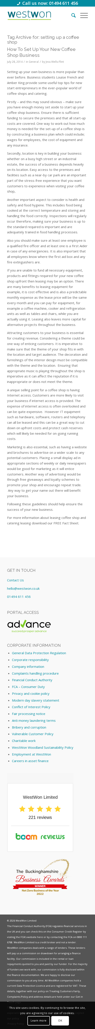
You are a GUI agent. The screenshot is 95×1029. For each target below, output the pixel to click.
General (34, 62)
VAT (75, 985)
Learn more (39, 1020)
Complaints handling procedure (35, 673)
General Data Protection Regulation (39, 653)
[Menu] (82, 15)
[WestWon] (29, 15)
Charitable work (24, 740)
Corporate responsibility (30, 659)
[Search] (71, 15)
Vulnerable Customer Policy (32, 734)
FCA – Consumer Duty (28, 686)
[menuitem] (71, 15)
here (40, 937)
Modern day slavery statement (35, 700)
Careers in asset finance (30, 761)
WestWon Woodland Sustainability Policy (42, 747)
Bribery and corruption (29, 727)
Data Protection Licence (31, 985)
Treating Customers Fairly (64, 991)
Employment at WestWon (31, 754)
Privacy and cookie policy (30, 693)
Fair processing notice (28, 713)
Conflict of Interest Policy (31, 707)
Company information (28, 666)
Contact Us (15, 580)
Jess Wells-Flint (55, 62)
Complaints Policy (17, 996)
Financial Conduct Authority (32, 680)
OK (60, 1020)
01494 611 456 (19, 596)
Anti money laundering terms (34, 720)
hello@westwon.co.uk (23, 588)
